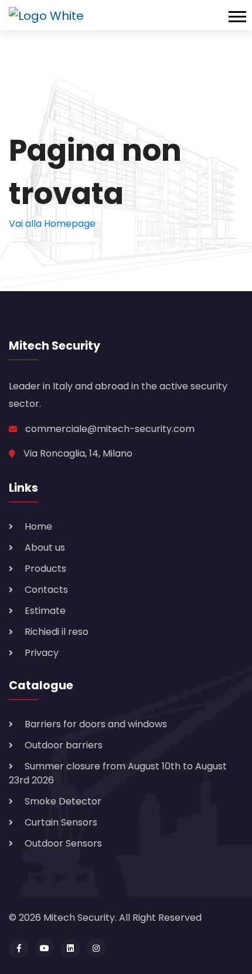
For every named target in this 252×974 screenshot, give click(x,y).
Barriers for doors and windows (96, 724)
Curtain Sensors (61, 822)
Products (45, 568)
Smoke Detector (63, 801)
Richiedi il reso (56, 631)
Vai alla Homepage (52, 223)
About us (45, 547)
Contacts (46, 589)
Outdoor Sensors (63, 843)
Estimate (45, 610)
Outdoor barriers (64, 745)
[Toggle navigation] (240, 15)
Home (38, 526)
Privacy (42, 652)
